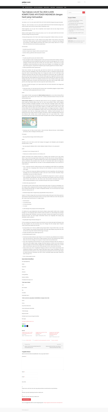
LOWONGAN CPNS (59, 7)
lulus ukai (40, 340)
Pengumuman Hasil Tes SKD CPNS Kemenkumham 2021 (27, 333)
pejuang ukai (44, 340)
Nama (23, 371)
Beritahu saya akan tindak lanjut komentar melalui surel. (32, 392)
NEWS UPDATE (46, 7)
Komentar (24, 356)
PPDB (65, 7)
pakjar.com (26, 2)
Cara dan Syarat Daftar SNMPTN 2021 (76, 32)
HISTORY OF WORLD (28, 7)
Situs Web (24, 381)
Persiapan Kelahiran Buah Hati (28, 321)
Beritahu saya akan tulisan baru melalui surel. (30, 396)
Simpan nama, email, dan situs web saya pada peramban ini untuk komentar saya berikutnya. (39, 388)
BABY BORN (53, 7)
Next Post (53, 346)
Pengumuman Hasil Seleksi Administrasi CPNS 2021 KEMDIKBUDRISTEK (54, 333)
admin (29, 19)
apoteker (36, 340)
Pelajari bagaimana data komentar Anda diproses (53, 402)
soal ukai (48, 340)
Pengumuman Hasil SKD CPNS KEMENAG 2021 (41, 333)
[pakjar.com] (23, 7)
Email (23, 376)
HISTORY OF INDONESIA (38, 7)
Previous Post (33, 346)
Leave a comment (55, 340)
